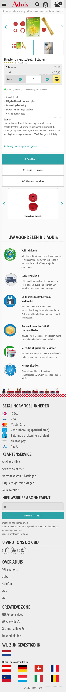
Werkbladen (13, 636)
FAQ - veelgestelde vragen (18, 483)
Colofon (7, 583)
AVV (4, 591)
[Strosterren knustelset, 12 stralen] (34, 27)
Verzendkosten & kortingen (19, 476)
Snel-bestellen (11, 462)
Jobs (5, 576)
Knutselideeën (15, 629)
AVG (4, 598)
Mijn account (10, 490)
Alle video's (13, 621)
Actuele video (14, 614)
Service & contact (13, 469)
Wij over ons (10, 569)
